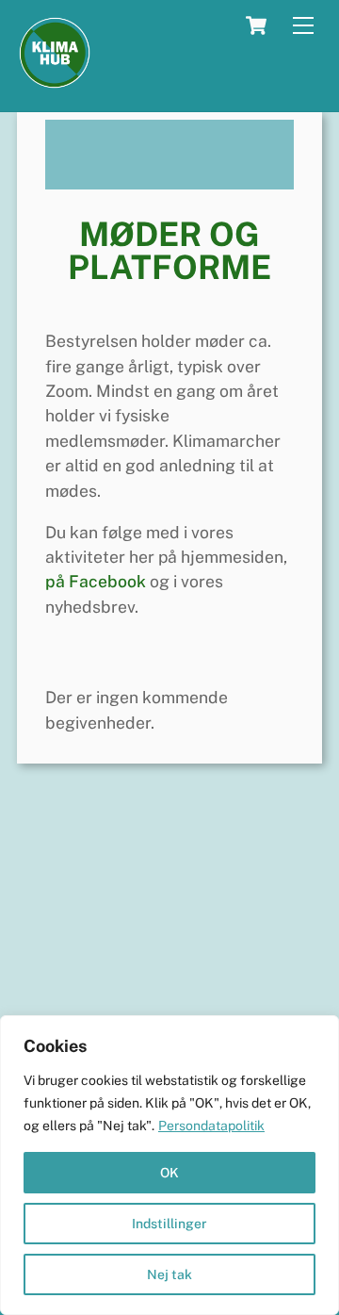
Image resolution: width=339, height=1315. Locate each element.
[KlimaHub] (54, 82)
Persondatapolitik (211, 1125)
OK (169, 1172)
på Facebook (95, 581)
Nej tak (169, 1274)
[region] (169, 1165)
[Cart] (256, 25)
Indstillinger (169, 1223)
